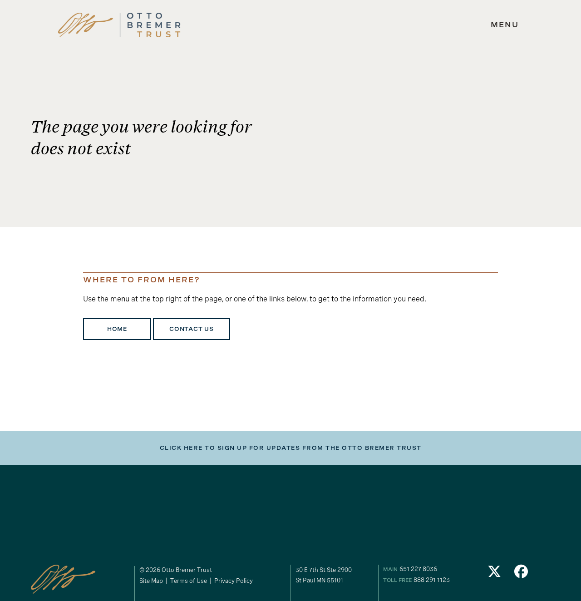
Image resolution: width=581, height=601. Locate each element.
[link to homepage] (119, 25)
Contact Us (191, 329)
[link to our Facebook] (521, 574)
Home (117, 329)
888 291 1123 (432, 579)
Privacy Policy (233, 580)
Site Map (151, 580)
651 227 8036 (418, 568)
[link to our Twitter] (494, 574)
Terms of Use (188, 580)
